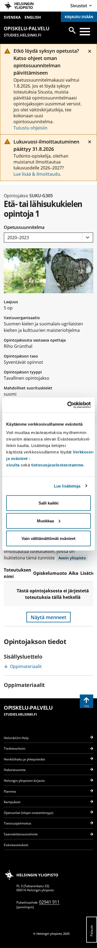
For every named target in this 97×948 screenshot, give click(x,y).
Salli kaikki (48, 503)
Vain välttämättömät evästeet (48, 538)
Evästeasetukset (16, 845)
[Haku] (72, 30)
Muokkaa (45, 520)
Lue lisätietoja (67, 485)
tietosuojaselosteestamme (57, 465)
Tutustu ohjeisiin (30, 128)
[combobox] (48, 237)
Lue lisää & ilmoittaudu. (37, 174)
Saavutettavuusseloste (21, 834)
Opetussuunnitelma (24, 227)
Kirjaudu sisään (79, 17)
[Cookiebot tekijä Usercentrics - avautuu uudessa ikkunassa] (68, 405)
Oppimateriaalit (26, 666)
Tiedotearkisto (14, 748)
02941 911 (49, 902)
